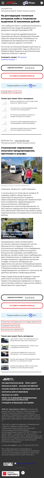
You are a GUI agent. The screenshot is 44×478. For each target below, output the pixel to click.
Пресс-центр (31, 383)
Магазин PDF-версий (28, 386)
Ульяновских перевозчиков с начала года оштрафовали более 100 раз (24, 346)
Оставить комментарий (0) (22, 76)
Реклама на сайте (10, 395)
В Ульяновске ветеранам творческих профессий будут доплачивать (22, 115)
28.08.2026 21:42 (7, 141)
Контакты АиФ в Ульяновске (15, 392)
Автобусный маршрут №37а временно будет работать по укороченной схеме (25, 360)
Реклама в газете (9, 386)
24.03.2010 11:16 (6, 9)
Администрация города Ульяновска (15, 185)
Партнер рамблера (20, 467)
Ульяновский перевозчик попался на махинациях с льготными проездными (23, 353)
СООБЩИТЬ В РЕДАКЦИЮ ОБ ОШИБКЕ (18, 403)
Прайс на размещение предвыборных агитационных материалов (19, 399)
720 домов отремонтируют (14, 58)
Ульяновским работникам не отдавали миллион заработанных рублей (23, 129)
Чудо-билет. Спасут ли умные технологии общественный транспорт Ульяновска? (24, 339)
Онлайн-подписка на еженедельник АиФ (21, 389)
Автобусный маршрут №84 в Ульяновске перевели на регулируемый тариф (24, 366)
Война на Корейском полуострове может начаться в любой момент (24, 102)
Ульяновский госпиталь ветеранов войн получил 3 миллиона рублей (23, 109)
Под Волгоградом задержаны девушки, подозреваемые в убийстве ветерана (23, 122)
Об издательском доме (12, 383)
